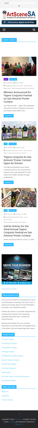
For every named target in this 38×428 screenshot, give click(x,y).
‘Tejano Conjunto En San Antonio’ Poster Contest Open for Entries (17, 160)
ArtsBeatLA (5, 396)
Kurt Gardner (9, 83)
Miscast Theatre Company (10, 360)
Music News (13, 79)
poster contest (28, 86)
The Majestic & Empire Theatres (12, 356)
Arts (5, 144)
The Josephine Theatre (9, 347)
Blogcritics (5, 391)
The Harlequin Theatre (9, 343)
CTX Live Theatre (7, 400)
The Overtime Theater (9, 364)
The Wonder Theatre (9, 381)
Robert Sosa (7, 88)
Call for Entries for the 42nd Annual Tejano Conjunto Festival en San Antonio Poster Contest (18, 230)
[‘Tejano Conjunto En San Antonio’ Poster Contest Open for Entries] (19, 131)
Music (5, 79)
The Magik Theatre (8, 352)
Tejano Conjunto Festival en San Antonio (23, 88)
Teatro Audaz (6, 372)
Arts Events (12, 144)
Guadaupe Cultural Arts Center (14, 150)
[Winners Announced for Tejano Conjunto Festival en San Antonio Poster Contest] (19, 66)
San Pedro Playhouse (9, 368)
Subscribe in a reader (9, 289)
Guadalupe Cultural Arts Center (14, 86)
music (25, 217)
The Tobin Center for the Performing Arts (15, 376)
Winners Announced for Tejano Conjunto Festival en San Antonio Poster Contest (18, 96)
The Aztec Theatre (8, 339)
